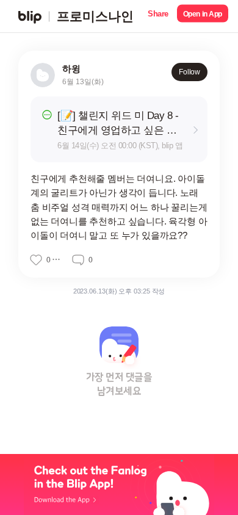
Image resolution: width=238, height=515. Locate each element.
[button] (158, 16)
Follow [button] (189, 72)
